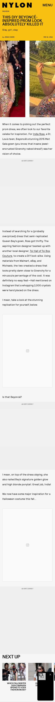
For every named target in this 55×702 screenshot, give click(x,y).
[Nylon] (17, 5)
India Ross (39, 133)
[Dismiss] (50, 674)
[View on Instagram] (27, 350)
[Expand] (40, 674)
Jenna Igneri (9, 37)
